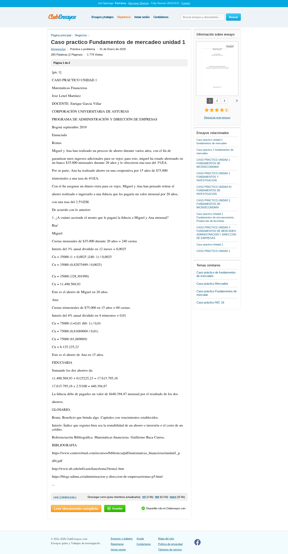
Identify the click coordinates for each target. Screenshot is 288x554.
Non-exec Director (138, 3)
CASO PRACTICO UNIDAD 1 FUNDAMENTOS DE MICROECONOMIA (213, 163)
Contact (185, 3)
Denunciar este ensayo (217, 117)
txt (144, 497)
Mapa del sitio (166, 538)
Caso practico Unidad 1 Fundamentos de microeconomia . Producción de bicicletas (216, 217)
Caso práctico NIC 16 (210, 302)
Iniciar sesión (141, 17)
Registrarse (124, 17)
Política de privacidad (170, 544)
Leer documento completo (76, 508)
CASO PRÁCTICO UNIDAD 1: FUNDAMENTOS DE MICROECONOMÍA (214, 204)
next (236, 100)
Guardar (117, 508)
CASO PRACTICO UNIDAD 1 (213, 251)
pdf (157, 497)
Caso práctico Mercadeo (212, 283)
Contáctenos (160, 17)
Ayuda (140, 538)
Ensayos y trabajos (102, 17)
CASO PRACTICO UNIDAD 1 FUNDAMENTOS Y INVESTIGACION (213, 177)
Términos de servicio (170, 549)
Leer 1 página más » (65, 496)
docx (173, 497)
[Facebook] (197, 544)
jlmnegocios (58, 49)
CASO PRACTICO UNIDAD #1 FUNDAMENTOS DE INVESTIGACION (214, 190)
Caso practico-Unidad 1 (210, 244)
